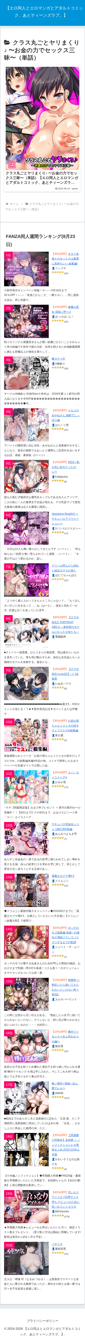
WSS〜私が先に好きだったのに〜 (66, 467)
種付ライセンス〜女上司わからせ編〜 (65, 1036)
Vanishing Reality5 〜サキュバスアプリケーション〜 (65, 518)
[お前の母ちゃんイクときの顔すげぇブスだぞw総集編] (26, 735)
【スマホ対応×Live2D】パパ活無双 (65, 673)
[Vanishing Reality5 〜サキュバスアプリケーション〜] (26, 528)
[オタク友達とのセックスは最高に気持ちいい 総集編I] (26, 269)
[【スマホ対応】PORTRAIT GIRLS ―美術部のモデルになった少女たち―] (26, 631)
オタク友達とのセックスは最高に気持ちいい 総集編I (65, 258)
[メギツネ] (26, 1258)
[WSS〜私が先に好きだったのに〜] (26, 476)
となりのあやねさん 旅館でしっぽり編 (66, 415)
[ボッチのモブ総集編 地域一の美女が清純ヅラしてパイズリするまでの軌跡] (26, 942)
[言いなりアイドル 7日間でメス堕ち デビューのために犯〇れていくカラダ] (26, 1206)
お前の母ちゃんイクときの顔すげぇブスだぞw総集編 (65, 725)
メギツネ (57, 1244)
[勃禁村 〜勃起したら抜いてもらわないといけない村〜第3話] (26, 994)
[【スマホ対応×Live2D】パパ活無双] (26, 683)
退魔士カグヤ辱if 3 (63, 876)
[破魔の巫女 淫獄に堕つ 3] (26, 321)
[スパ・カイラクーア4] (26, 787)
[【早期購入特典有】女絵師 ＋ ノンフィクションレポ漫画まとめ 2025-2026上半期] (26, 1149)
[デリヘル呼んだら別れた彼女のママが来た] (26, 580)
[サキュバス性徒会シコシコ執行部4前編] (26, 838)
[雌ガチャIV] (26, 373)
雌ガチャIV (58, 358)
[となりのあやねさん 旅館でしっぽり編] (26, 424)
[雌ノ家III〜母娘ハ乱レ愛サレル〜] (26, 1098)
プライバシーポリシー (42, 1321)
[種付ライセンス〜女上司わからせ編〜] (26, 1046)
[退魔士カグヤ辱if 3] (26, 890)
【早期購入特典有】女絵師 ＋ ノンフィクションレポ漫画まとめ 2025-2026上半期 (66, 1145)
